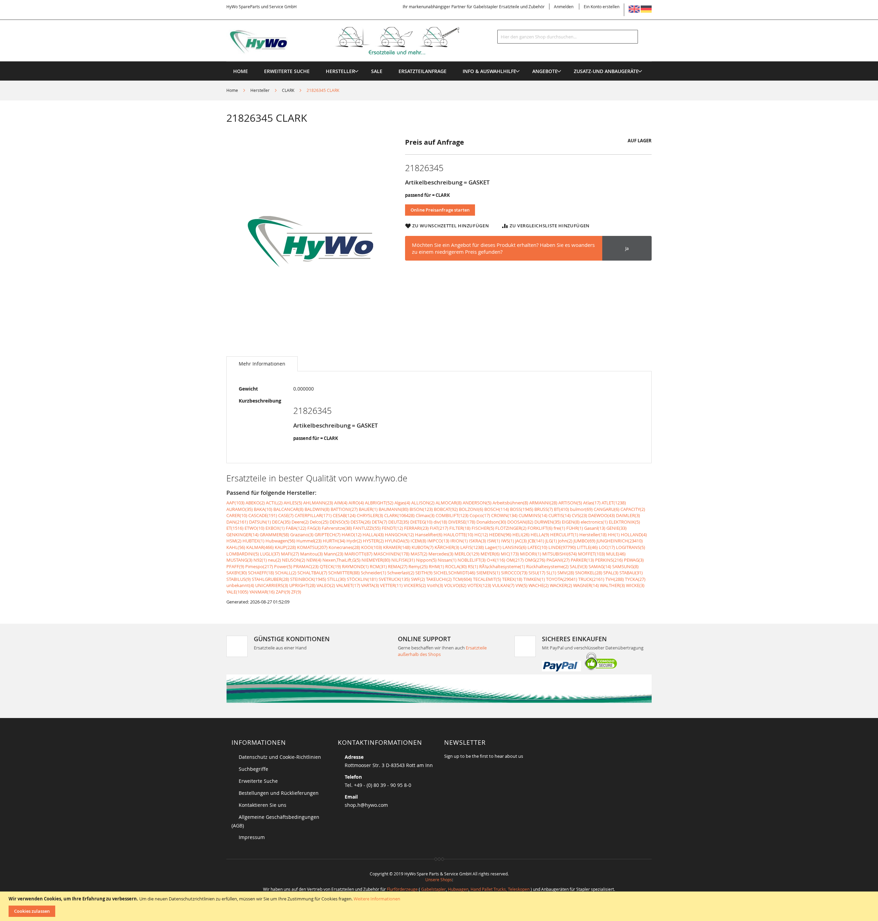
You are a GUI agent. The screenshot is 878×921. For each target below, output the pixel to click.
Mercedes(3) (440, 554)
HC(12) (481, 534)
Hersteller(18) (593, 534)
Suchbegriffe (253, 769)
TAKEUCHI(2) (439, 579)
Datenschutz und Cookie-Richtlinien (280, 757)
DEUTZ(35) (398, 522)
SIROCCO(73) (514, 573)
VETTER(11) (391, 585)
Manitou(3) (311, 554)
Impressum (252, 837)
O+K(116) (496, 560)
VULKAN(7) (503, 585)
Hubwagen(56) (280, 541)
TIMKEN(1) (534, 579)
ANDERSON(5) (477, 503)
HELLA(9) (540, 534)
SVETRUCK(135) (394, 579)
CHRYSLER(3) (370, 515)
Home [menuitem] (240, 71)
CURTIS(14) (559, 515)
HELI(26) (521, 534)
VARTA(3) (370, 585)
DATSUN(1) (260, 522)
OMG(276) (535, 560)
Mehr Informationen (262, 363)
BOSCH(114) (496, 509)
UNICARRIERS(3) (271, 585)
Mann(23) (333, 554)
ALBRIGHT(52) (379, 503)
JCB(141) (536, 541)
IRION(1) (459, 541)
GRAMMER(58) (274, 534)
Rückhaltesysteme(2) (547, 566)
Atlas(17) (592, 503)
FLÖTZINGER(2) (510, 528)
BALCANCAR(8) (288, 509)
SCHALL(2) (285, 573)
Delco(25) (319, 522)
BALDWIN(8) (317, 509)
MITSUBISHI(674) (559, 554)
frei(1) (559, 528)
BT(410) (561, 509)
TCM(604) (462, 579)
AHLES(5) (293, 503)
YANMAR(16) (262, 592)
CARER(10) (236, 515)
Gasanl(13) (594, 528)
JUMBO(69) (584, 541)
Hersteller (260, 90)
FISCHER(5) (483, 528)
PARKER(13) (582, 560)
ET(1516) (235, 528)
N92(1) (260, 560)
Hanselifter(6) (428, 534)
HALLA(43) (373, 534)
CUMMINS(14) (533, 515)
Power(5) (283, 566)
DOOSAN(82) (520, 522)
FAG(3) (314, 528)
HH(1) (614, 534)
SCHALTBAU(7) (312, 573)
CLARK (288, 90)
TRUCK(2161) (591, 579)
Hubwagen (458, 889)
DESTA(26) (361, 522)
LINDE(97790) (562, 547)
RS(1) (473, 566)
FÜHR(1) (574, 528)
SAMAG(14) (600, 566)
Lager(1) (493, 547)
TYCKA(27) (635, 579)
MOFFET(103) (591, 554)
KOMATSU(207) (312, 547)
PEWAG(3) (634, 560)
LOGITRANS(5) (630, 547)
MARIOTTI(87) (358, 554)
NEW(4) (313, 560)
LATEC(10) (537, 547)
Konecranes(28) (344, 547)
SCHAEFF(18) (261, 573)
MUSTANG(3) (239, 560)
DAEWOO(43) (601, 515)
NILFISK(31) (403, 560)
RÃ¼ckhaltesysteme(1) (502, 566)
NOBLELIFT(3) (472, 560)
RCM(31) (378, 566)
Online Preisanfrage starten (440, 210)
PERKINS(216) (609, 560)
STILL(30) (336, 579)
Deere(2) (300, 522)
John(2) (565, 541)
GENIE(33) (616, 528)
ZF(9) (296, 592)
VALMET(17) (348, 585)
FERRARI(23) (416, 528)
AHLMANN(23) (318, 503)
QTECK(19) (330, 566)
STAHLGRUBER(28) (270, 579)
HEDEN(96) (500, 534)
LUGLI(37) (270, 554)
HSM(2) (233, 541)
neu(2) (274, 560)
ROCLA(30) (456, 566)
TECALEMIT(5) (487, 579)
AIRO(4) (356, 503)
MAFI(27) (290, 554)
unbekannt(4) (240, 585)
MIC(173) (510, 554)
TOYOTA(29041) (561, 579)
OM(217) (515, 560)
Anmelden (563, 6)
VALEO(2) (326, 585)
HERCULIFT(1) (564, 534)
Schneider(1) (373, 573)
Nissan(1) (447, 560)
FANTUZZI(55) (367, 528)
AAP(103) (235, 503)
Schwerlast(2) (400, 573)
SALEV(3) (579, 566)
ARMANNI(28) (543, 503)
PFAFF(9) (235, 566)
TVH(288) (614, 579)
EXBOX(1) (275, 528)
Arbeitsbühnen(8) (510, 503)
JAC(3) (521, 541)
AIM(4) (340, 503)
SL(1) (551, 573)
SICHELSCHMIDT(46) (454, 573)
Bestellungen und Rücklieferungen (279, 793)
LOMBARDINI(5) (242, 554)
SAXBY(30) (236, 573)
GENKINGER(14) (242, 534)
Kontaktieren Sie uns (262, 805)
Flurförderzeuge (402, 889)
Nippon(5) (426, 560)
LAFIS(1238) (472, 547)
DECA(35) (281, 522)
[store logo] (354, 41)
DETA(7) (379, 522)
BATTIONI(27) (344, 509)
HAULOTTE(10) (458, 534)
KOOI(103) (371, 547)
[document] (440, 906)
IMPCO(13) (438, 541)
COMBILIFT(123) (452, 515)
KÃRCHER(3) (447, 547)
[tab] (262, 363)
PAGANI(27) (558, 560)
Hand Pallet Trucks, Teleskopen (500, 889)
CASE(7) (286, 515)
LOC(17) (607, 547)
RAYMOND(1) (355, 566)
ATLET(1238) (614, 503)
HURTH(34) (334, 541)
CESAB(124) (344, 515)
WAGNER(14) (586, 585)
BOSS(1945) (521, 509)
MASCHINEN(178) (391, 554)
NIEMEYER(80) (375, 560)
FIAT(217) (439, 528)
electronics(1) (594, 522)
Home (232, 90)
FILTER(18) (460, 528)
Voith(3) (435, 585)
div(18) (440, 522)
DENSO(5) (339, 522)
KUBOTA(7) (423, 547)
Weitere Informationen (377, 899)
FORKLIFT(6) (540, 528)
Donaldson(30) (491, 522)
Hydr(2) (354, 541)
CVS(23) (579, 515)
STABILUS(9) (238, 579)
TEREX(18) (512, 579)
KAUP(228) (285, 547)
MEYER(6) (490, 554)
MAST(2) (419, 554)
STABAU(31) (631, 573)
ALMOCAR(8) (449, 503)
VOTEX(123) (479, 585)
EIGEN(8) (571, 522)
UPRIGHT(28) (302, 585)
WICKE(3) (635, 585)
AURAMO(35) (239, 509)
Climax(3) (425, 515)
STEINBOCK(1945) (308, 579)
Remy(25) (418, 566)
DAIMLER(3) (628, 515)
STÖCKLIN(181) (362, 579)
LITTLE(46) (587, 547)
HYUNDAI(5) (397, 541)
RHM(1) (436, 566)
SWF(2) (418, 579)
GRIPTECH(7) (328, 534)
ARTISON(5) (570, 503)
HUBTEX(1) (253, 541)
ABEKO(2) (255, 503)
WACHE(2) (539, 585)
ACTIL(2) (274, 503)
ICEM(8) (418, 541)
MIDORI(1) (530, 554)
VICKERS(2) (415, 585)
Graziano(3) (301, 534)
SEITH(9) (423, 573)
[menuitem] (340, 71)
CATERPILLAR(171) (313, 515)
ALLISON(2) (423, 503)
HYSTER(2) (373, 541)
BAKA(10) (263, 509)
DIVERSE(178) (461, 522)
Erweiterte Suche (258, 781)
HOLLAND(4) (634, 534)
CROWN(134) (504, 515)
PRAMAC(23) (306, 566)
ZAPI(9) (283, 592)
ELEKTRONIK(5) (624, 522)
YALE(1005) (237, 592)
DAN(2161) (237, 522)
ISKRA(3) (477, 541)
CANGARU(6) (606, 509)
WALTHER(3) (612, 585)
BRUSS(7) (543, 509)
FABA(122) (296, 528)
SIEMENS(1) (488, 573)
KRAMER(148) (397, 547)
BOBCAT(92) (446, 509)
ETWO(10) (254, 528)
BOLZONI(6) (471, 509)
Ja (627, 248)
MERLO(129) (466, 554)
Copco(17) (480, 515)
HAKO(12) (351, 534)
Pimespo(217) (259, 566)
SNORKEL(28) (588, 573)
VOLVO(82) (455, 585)
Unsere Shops (438, 879)
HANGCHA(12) (399, 534)
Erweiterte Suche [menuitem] (287, 71)
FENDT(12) (392, 528)
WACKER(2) (561, 585)
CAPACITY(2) (632, 509)
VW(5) (521, 585)
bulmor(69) (581, 509)
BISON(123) (421, 509)
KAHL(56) (235, 547)
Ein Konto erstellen (601, 6)
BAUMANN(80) (393, 509)
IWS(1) (507, 541)
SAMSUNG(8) (625, 566)
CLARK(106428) (399, 515)
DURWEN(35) (547, 522)
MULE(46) (616, 554)
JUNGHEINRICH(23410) (619, 541)
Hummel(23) (309, 541)
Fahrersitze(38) (337, 528)
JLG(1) (551, 541)
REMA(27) (397, 566)
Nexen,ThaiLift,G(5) (341, 560)
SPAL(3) (610, 573)
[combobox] (567, 37)
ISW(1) (493, 541)
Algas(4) (402, 503)
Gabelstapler (433, 889)
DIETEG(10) (421, 522)
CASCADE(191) (262, 515)
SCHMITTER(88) (344, 573)
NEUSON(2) (293, 560)
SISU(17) (537, 573)
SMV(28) (565, 573)
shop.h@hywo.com (366, 805)
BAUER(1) (368, 509)
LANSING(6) (514, 547)
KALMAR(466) (260, 547)
